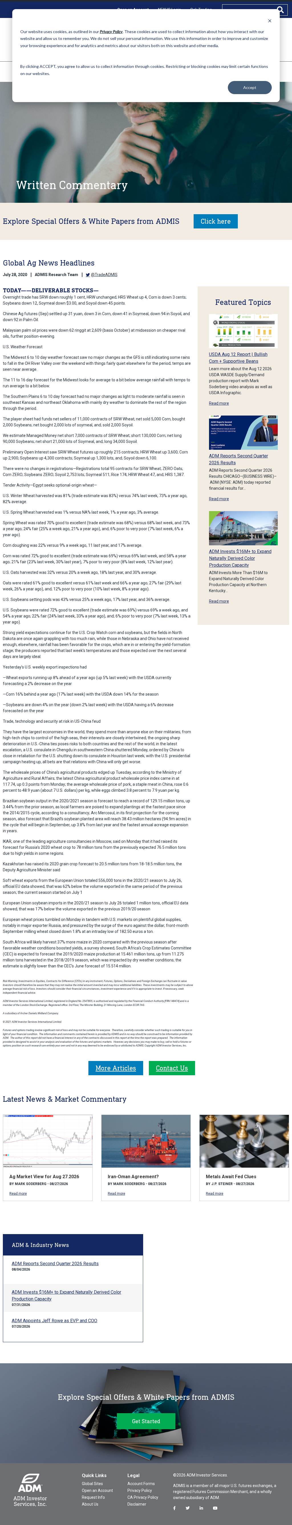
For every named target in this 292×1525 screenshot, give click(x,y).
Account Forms (141, 1483)
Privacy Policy (139, 1490)
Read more (219, 403)
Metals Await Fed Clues (231, 1176)
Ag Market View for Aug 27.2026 (44, 1176)
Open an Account (97, 1490)
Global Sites (92, 1483)
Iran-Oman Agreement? (133, 1176)
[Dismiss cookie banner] (270, 20)
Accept (249, 87)
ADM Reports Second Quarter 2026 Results (55, 1263)
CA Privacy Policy (142, 1497)
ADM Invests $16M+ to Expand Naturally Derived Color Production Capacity (240, 558)
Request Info (93, 1497)
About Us (90, 1504)
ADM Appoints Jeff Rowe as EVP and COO (54, 1320)
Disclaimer (136, 1504)
